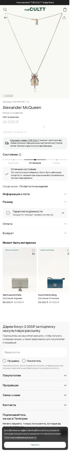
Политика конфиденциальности (20, 437)
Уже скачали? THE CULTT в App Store (35, 2)
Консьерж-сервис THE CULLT (24, 140)
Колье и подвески (13, 112)
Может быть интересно (19, 242)
